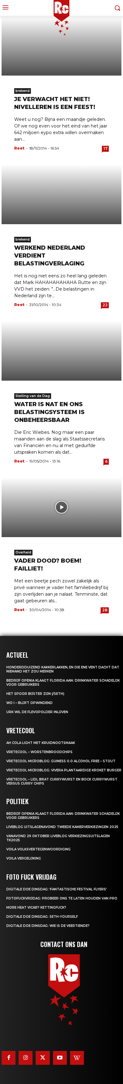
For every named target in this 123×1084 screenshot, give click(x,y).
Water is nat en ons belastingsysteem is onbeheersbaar (49, 412)
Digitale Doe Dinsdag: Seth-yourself (42, 917)
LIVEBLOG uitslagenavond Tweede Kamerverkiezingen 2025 (62, 827)
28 (105, 610)
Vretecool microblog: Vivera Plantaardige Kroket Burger (63, 770)
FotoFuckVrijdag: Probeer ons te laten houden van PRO (61, 898)
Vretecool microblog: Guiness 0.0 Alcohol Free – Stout (60, 761)
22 (105, 305)
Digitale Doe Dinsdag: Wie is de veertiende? (48, 926)
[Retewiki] (77, 1058)
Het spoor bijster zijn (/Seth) (35, 694)
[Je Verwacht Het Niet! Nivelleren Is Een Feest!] (61, 46)
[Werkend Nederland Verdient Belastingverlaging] (61, 194)
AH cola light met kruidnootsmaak (40, 743)
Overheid (23, 552)
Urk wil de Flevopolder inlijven (37, 712)
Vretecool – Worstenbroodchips (39, 752)
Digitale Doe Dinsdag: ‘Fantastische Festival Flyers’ (56, 889)
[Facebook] (8, 1058)
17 (105, 148)
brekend (22, 91)
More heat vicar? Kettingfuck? (36, 907)
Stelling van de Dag (32, 396)
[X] (43, 1058)
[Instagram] (25, 1058)
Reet (19, 148)
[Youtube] (60, 1058)
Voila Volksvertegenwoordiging (38, 849)
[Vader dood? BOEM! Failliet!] (61, 507)
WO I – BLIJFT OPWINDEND (29, 703)
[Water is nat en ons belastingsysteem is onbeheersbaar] (61, 351)
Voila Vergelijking (23, 858)
